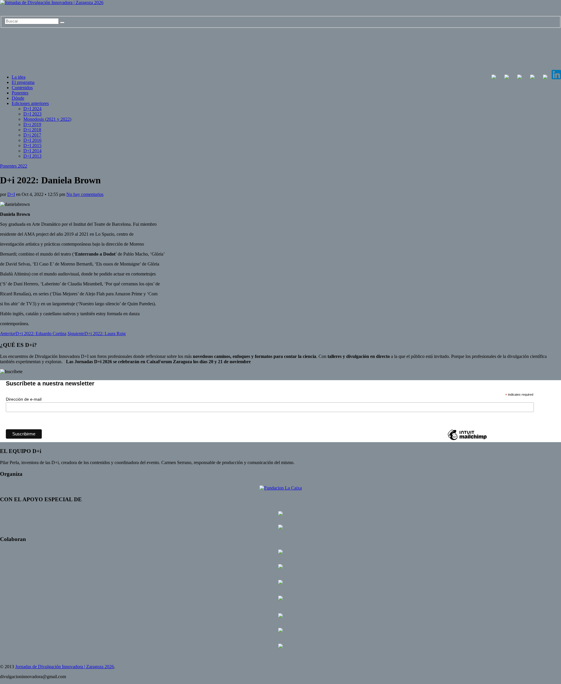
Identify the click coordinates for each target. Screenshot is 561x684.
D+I (11, 194)
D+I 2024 (32, 108)
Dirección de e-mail (23, 399)
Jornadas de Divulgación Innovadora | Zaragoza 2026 (64, 666)
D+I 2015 (32, 145)
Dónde (18, 98)
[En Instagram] (519, 77)
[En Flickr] (532, 77)
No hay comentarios (84, 194)
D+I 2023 (32, 113)
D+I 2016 (32, 140)
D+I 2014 (32, 150)
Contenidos (22, 87)
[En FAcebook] (493, 77)
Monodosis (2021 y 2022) (47, 119)
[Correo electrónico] (545, 77)
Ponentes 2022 (13, 165)
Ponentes (20, 92)
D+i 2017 (32, 134)
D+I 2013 (32, 156)
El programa (23, 82)
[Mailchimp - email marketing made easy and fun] (467, 439)
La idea (18, 77)
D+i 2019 (32, 124)
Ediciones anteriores (30, 103)
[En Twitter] (506, 77)
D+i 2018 (32, 129)
